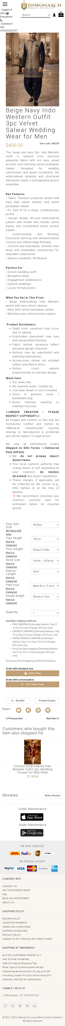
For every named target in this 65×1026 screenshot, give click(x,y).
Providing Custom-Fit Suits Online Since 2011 (27, 975)
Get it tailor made (34, 684)
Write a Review (52, 795)
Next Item (51, 718)
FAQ (4, 894)
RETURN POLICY (11, 918)
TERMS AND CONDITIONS (16, 927)
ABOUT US (8, 902)
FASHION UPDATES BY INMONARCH (22, 979)
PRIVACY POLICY (11, 935)
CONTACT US (9, 886)
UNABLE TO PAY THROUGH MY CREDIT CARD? (27, 939)
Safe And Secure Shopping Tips (19, 963)
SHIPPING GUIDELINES (15, 931)
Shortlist (19, 700)
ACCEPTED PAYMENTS (14, 922)
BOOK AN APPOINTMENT (16, 898)
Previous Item (15, 718)
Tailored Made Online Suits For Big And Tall (26, 971)
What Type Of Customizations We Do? (23, 967)
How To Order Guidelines (15, 959)
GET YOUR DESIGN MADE (16, 890)
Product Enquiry (47, 700)
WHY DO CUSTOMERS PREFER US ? (21, 955)
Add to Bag (34, 673)
